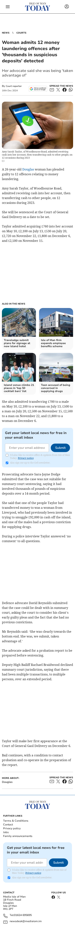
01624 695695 (23, 915)
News (5, 32)
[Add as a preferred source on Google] (38, 89)
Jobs (6, 832)
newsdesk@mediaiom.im (26, 921)
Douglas (28, 169)
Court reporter (14, 86)
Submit (60, 448)
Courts (21, 32)
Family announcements (17, 836)
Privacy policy (12, 828)
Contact (8, 824)
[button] (7, 6)
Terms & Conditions (15, 821)
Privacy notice (26, 458)
